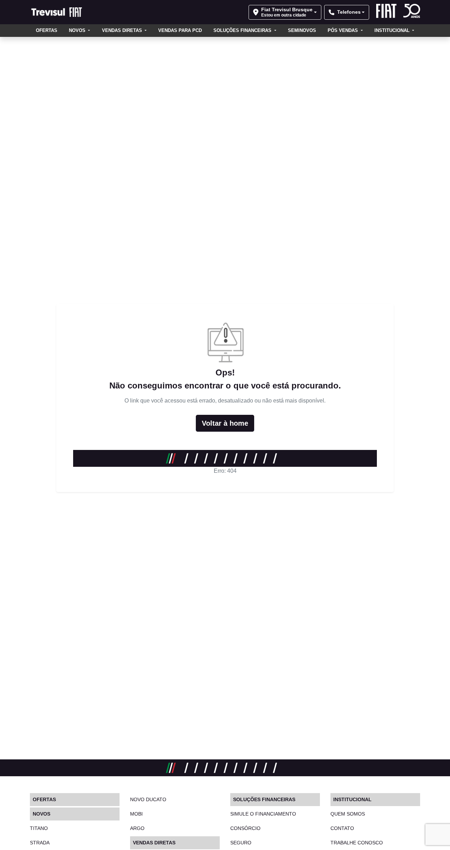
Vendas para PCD (180, 30)
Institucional (392, 30)
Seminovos (302, 30)
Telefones (349, 12)
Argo (137, 828)
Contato (342, 828)
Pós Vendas (343, 30)
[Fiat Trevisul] (57, 12)
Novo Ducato (148, 799)
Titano (39, 828)
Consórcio (245, 828)
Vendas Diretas (122, 30)
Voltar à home (225, 423)
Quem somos (347, 814)
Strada (40, 842)
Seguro (240, 842)
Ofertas (46, 30)
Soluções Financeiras (243, 30)
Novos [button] (78, 30)
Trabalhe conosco (356, 842)
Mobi (136, 814)
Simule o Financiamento (263, 814)
